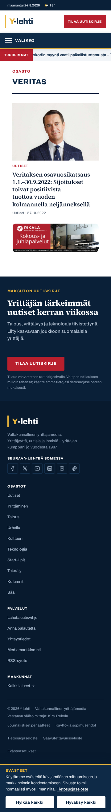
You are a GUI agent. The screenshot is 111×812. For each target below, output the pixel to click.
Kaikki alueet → (21, 686)
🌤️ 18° (49, 5)
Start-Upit (16, 560)
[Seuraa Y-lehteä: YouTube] (37, 468)
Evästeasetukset (21, 751)
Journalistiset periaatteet (28, 725)
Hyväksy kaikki (81, 802)
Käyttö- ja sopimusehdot (76, 725)
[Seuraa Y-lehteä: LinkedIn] (49, 468)
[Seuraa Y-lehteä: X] (25, 468)
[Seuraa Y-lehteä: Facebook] (12, 468)
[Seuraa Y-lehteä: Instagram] (62, 468)
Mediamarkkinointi (24, 650)
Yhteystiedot (19, 639)
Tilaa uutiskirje (85, 21)
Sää (10, 592)
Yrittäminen (17, 506)
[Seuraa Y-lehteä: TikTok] (74, 468)
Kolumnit (15, 581)
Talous (13, 517)
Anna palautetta (21, 628)
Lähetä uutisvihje (22, 617)
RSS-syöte (17, 661)
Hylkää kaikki (30, 802)
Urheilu (13, 528)
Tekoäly (14, 571)
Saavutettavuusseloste (62, 738)
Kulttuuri (15, 538)
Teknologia (17, 549)
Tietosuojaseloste (22, 738)
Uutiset (13, 495)
